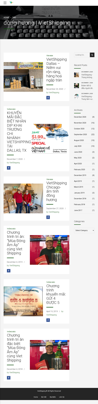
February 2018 (79, 204)
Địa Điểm (53, 397)
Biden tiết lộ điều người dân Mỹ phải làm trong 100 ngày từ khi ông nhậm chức (87, 87)
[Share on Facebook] (48, 97)
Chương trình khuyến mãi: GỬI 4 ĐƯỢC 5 (56, 294)
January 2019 (79, 193)
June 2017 (78, 210)
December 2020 (80, 117)
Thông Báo (11, 109)
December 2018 (80, 199)
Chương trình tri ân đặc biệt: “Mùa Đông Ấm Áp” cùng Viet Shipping (16, 347)
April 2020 (78, 164)
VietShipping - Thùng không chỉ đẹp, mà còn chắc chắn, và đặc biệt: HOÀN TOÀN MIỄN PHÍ (87, 76)
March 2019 (78, 187)
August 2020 (79, 140)
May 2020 (78, 158)
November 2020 (80, 123)
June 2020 (78, 152)
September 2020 (80, 134)
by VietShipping (52, 92)
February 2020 (79, 169)
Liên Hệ (61, 397)
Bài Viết (43, 397)
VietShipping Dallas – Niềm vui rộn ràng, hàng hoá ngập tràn (56, 69)
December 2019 (80, 175)
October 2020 (79, 129)
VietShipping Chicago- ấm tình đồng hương (56, 191)
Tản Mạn (49, 56)
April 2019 (78, 181)
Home (6, 17)
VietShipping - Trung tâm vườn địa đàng (87, 98)
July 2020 (77, 146)
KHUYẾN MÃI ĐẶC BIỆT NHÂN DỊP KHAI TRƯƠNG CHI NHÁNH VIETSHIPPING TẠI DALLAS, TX (19, 132)
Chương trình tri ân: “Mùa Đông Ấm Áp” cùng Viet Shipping (16, 242)
